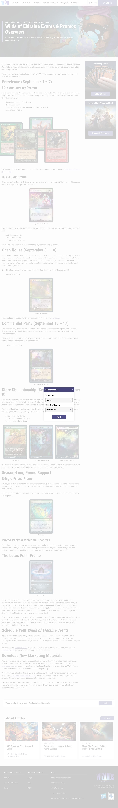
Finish (59, 417)
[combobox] (57, 400)
